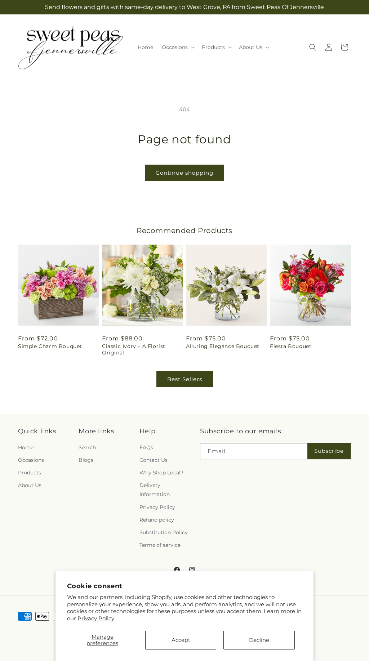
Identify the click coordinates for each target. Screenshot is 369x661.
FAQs (146, 447)
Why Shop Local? (161, 472)
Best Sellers (184, 379)
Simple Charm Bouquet (50, 346)
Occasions (31, 460)
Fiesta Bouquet (290, 346)
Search (87, 447)
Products (29, 472)
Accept (181, 640)
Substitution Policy (163, 532)
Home (26, 447)
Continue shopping (184, 172)
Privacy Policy (95, 618)
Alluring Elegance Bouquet (222, 346)
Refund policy (156, 520)
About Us (29, 485)
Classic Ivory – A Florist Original (133, 349)
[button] (177, 47)
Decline (259, 640)
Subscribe (329, 450)
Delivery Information (154, 489)
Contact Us (153, 460)
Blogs (86, 460)
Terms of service (160, 545)
